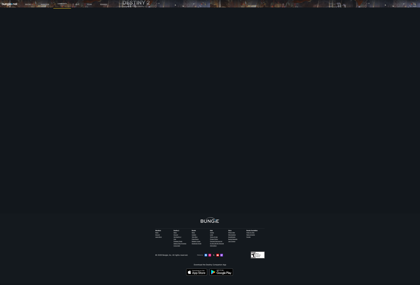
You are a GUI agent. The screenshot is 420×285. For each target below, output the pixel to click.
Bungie (194, 230)
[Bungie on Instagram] (209, 255)
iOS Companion (130, 40)
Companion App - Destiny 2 (135, 51)
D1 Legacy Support (132, 49)
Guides (212, 232)
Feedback (128, 16)
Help (77, 4)
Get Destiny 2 (177, 237)
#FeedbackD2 (183, 53)
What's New (231, 232)
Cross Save (177, 245)
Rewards (103, 4)
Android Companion (132, 43)
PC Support (129, 45)
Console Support (131, 47)
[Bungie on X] (213, 255)
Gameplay (128, 23)
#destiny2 (175, 53)
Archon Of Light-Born (176, 204)
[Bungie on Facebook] (206, 255)
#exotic (170, 53)
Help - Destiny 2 (131, 25)
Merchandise (232, 235)
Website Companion (132, 38)
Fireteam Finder (178, 241)
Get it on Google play (221, 272)
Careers (194, 235)
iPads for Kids (250, 232)
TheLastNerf (172, 38)
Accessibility (129, 36)
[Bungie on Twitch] (221, 255)
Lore (126, 21)
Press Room (195, 239)
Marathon (45, 4)
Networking (129, 29)
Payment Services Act (216, 241)
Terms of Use (214, 237)
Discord (157, 235)
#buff (189, 53)
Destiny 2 (28, 4)
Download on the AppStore (197, 272)
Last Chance (231, 241)
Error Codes (129, 27)
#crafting (195, 53)
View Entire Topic (174, 62)
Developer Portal (196, 243)
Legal (211, 235)
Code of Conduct (130, 65)
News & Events (250, 235)
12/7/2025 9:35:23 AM (187, 67)
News (156, 232)
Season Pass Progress (180, 243)
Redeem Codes (196, 241)
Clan (175, 239)
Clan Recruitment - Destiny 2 (136, 54)
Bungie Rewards (232, 239)
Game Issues (129, 34)
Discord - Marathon (132, 62)
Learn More (158, 237)
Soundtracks (231, 237)
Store (89, 4)
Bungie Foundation (252, 230)
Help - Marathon (131, 60)
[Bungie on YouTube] (217, 255)
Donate (248, 237)
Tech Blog (194, 237)
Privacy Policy (214, 239)
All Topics (128, 12)
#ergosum (202, 53)
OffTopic (127, 58)
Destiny (10, 4)
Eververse (128, 32)
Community (62, 3)
